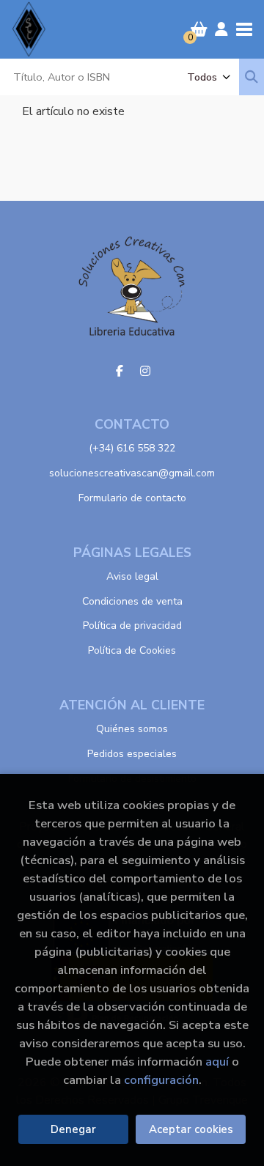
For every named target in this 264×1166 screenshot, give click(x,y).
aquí (217, 1061)
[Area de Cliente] (221, 29)
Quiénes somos (132, 729)
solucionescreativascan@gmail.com (132, 473)
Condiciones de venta (132, 601)
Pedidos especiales (132, 754)
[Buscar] (251, 77)
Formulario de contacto (132, 498)
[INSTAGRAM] (145, 371)
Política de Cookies (132, 650)
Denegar (73, 1129)
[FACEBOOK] (120, 371)
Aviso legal (132, 576)
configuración (161, 1079)
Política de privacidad (132, 625)
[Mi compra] (199, 29)
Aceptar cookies (191, 1129)
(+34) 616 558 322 (132, 448)
